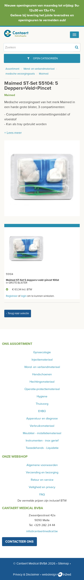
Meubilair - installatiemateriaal (42, 433)
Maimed (43, 73)
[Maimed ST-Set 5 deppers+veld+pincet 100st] (26, 249)
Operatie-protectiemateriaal (42, 389)
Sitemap (63, 563)
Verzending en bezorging (42, 472)
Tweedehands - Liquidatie (42, 448)
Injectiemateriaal (42, 359)
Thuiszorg (42, 404)
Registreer (12, 296)
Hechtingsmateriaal (42, 381)
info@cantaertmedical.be (42, 531)
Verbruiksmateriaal (42, 426)
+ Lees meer (13, 133)
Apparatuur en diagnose (42, 418)
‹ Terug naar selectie (17, 313)
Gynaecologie (42, 352)
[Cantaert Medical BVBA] (19, 33)
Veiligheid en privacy (42, 487)
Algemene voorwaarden (42, 465)
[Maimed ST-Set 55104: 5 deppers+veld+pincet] (42, 178)
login (24, 296)
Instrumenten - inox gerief (42, 440)
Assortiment (12, 68)
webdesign (49, 574)
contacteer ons (19, 542)
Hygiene (42, 396)
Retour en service (42, 480)
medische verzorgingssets (20, 73)
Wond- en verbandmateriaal (39, 68)
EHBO (42, 411)
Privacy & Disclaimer (26, 574)
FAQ (42, 494)
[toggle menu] (74, 34)
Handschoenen (42, 374)
